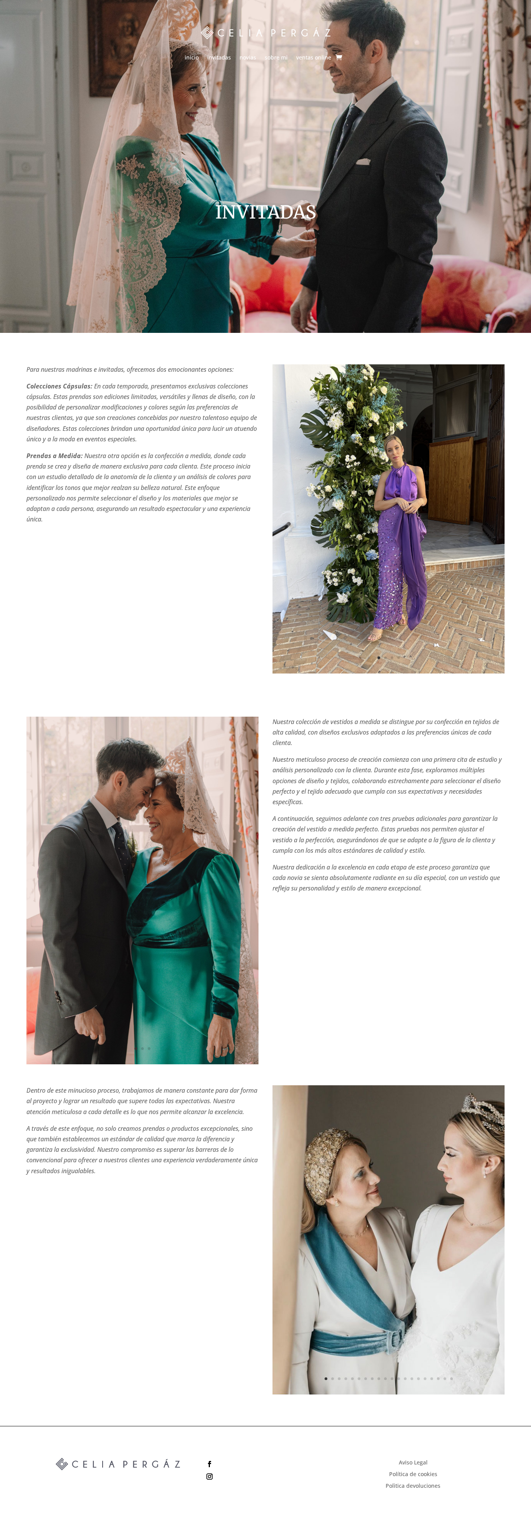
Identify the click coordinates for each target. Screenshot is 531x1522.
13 (405, 1378)
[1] (388, 1392)
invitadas (219, 58)
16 (425, 1378)
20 (451, 1378)
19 (445, 1378)
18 (438, 1378)
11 (392, 1378)
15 (418, 1378)
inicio (192, 58)
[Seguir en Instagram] (265, 1476)
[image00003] (388, 671)
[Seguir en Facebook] (265, 1464)
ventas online (313, 58)
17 (431, 1378)
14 (411, 1378)
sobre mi (276, 58)
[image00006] (142, 1062)
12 (398, 1378)
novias (247, 58)
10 (385, 1378)
